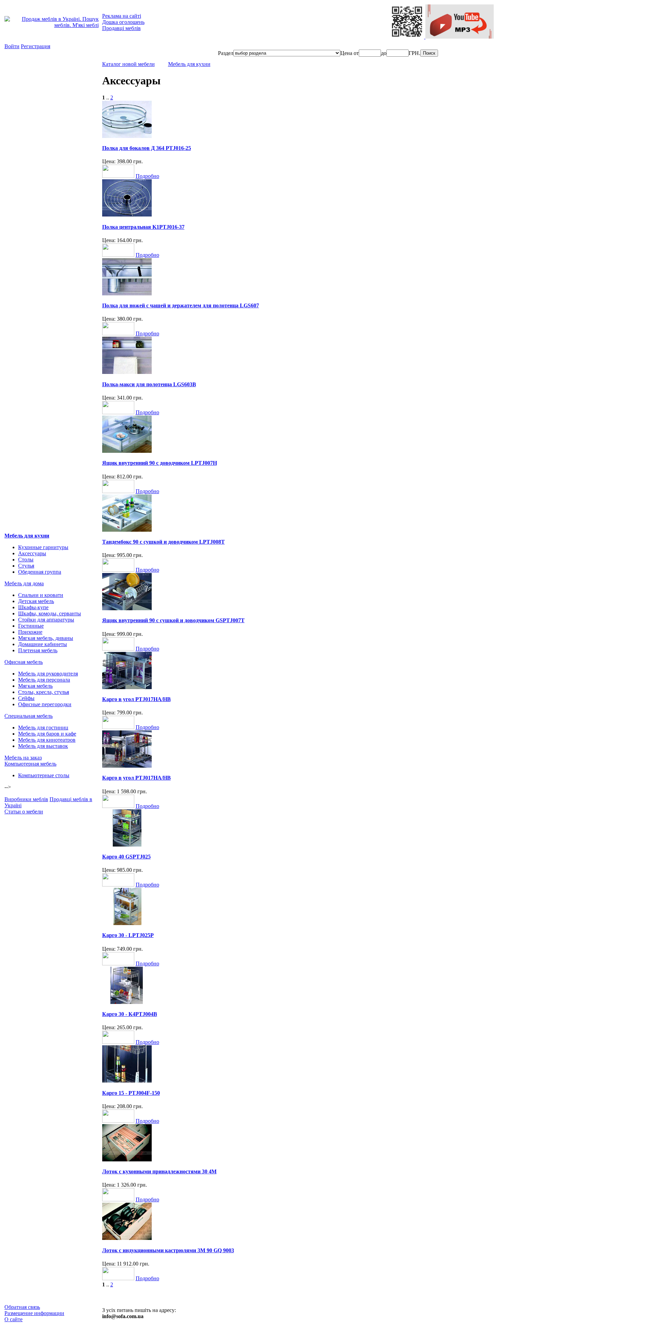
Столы (25, 559)
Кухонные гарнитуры (43, 547)
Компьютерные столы (43, 775)
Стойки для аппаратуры (46, 620)
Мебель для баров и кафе (47, 734)
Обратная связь (22, 1307)
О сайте (13, 1319)
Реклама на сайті (121, 16)
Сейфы (26, 698)
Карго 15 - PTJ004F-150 (131, 1093)
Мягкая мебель (35, 686)
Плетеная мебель (37, 650)
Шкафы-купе (33, 607)
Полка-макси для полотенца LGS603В (149, 384)
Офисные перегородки (44, 704)
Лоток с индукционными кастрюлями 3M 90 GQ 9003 (168, 1250)
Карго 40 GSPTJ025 (126, 857)
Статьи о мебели (23, 811)
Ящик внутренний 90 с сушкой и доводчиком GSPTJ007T (173, 620)
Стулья (26, 566)
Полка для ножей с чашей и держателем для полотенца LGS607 (180, 305)
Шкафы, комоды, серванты (49, 613)
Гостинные (31, 626)
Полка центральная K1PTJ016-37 (143, 227)
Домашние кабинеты (42, 644)
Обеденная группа (39, 572)
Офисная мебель (23, 662)
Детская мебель (36, 601)
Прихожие (30, 632)
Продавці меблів (121, 28)
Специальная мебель (28, 716)
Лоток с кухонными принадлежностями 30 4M (159, 1171)
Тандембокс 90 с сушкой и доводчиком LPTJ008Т (163, 542)
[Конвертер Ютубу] (459, 37)
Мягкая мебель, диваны (45, 638)
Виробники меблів (26, 799)
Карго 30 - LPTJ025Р (128, 935)
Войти (11, 46)
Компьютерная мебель (30, 764)
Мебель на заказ (23, 757)
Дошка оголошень (123, 22)
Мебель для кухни (26, 536)
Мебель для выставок (43, 746)
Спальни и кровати (40, 595)
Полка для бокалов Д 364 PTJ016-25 (146, 148)
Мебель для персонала (44, 680)
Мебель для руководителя (48, 673)
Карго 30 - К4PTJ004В (129, 1014)
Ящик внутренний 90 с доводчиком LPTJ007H (159, 463)
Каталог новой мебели (128, 64)
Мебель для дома (24, 583)
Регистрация (35, 46)
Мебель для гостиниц (43, 727)
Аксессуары (32, 553)
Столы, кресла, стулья (43, 692)
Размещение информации (34, 1313)
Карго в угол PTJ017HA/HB (136, 699)
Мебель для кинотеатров (47, 740)
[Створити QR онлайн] (407, 37)
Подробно (147, 176)
